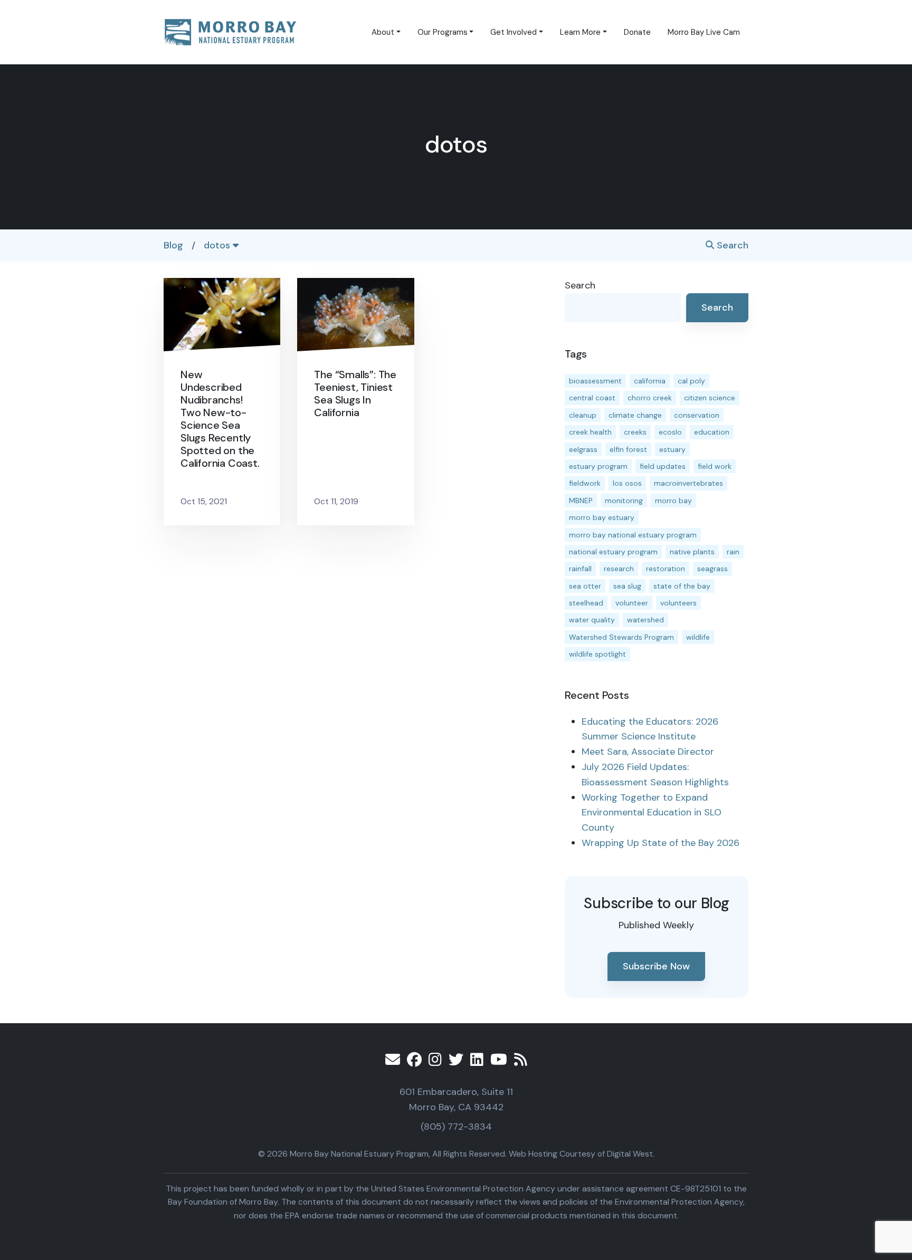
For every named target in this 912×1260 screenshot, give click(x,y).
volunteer (631, 603)
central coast (592, 397)
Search (731, 245)
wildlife (698, 637)
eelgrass (583, 449)
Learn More (580, 32)
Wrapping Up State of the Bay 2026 (660, 842)
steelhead (586, 603)
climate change (635, 415)
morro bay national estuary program (633, 535)
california (650, 381)
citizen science (709, 397)
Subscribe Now (656, 966)
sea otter (585, 586)
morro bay (673, 500)
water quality (592, 619)
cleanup (582, 415)
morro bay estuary (601, 517)
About (383, 32)
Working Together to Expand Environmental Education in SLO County (651, 812)
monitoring (624, 500)
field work (715, 466)
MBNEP (581, 500)
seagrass (712, 568)
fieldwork (585, 483)
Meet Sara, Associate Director (648, 751)
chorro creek (650, 397)
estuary (672, 449)
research (619, 568)
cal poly (691, 381)
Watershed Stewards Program (621, 637)
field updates (663, 466)
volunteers (678, 603)
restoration (665, 568)
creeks (635, 432)
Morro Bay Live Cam (704, 32)
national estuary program (613, 551)
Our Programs (442, 32)
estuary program (598, 466)
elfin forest (628, 449)
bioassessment (595, 381)
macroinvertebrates (688, 483)
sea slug (627, 586)
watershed (645, 619)
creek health (590, 432)
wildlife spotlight (597, 654)
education (711, 432)
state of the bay (681, 586)
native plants (692, 551)
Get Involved (513, 32)
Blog (173, 245)
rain (733, 551)
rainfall (580, 568)
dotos (218, 245)
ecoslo (670, 432)
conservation (696, 415)
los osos (627, 483)
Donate (637, 32)
